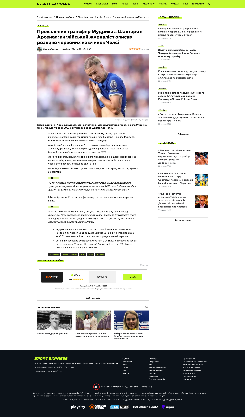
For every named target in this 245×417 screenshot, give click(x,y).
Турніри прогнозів (157, 379)
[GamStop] (119, 407)
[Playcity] (78, 407)
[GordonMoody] (97, 407)
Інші (185, 4)
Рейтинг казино (156, 370)
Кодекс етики (189, 373)
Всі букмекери (93, 298)
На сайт (132, 277)
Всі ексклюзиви (183, 220)
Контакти (187, 379)
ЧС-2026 (163, 4)
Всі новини (183, 134)
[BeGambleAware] (145, 407)
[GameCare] (168, 407)
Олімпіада (153, 358)
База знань (153, 376)
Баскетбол (102, 4)
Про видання (189, 358)
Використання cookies (193, 364)
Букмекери (198, 4)
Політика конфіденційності (195, 361)
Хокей (125, 4)
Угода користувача (191, 367)
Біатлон (125, 373)
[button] (209, 3)
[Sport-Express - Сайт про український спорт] (52, 4)
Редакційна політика (192, 370)
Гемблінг (152, 373)
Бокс (115, 4)
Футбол (88, 4)
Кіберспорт (149, 4)
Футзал (175, 4)
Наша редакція (189, 376)
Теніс (135, 4)
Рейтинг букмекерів (157, 367)
